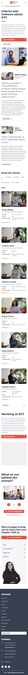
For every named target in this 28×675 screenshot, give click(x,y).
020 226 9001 (8, 657)
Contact (3, 629)
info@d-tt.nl (8, 662)
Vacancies (4, 614)
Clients (3, 604)
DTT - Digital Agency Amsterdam (14, 672)
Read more (6, 633)
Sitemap (3, 626)
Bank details (4, 623)
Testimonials (4, 607)
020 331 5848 (8, 651)
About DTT (4, 598)
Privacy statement (6, 620)
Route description (9, 647)
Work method (4, 601)
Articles (3, 611)
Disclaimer (4, 617)
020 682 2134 (8, 654)
